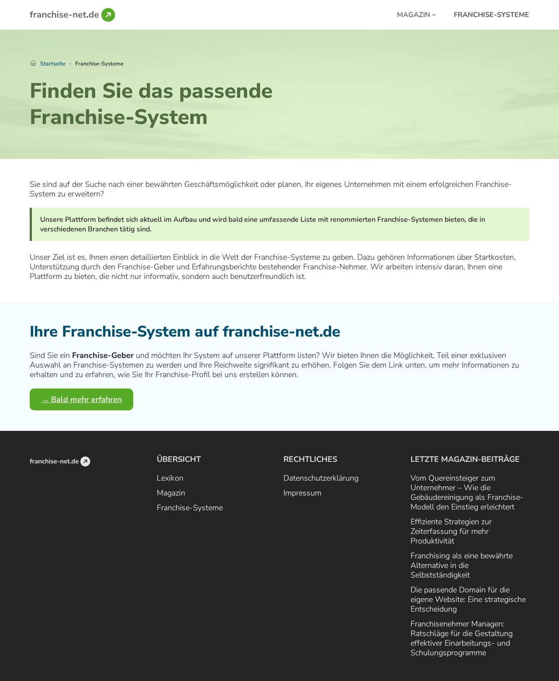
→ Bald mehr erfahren (81, 399)
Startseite (53, 63)
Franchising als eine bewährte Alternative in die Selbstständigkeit (462, 565)
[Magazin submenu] (434, 14)
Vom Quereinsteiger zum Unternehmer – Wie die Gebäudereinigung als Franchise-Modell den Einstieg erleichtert (467, 492)
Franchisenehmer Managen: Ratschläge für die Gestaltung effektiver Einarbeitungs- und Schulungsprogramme (462, 638)
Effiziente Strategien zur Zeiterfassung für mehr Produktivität (451, 531)
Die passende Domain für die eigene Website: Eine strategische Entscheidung (468, 599)
